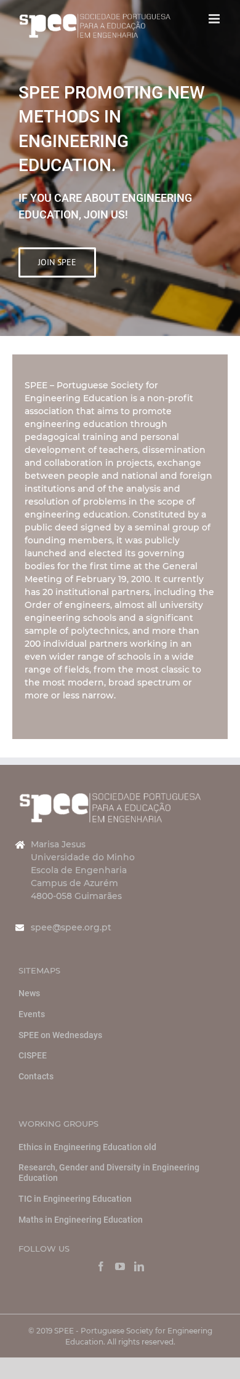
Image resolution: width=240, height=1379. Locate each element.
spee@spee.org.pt (71, 927)
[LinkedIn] (139, 1266)
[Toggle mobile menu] (215, 18)
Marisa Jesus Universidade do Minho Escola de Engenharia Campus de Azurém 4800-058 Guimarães (83, 870)
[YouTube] (120, 1266)
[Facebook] (101, 1266)
